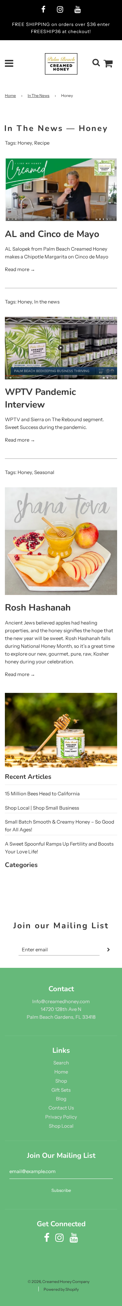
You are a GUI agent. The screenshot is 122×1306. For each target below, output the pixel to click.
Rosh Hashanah (38, 607)
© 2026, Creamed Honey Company (58, 1281)
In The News (38, 95)
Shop (61, 1081)
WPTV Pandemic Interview (40, 398)
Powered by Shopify (61, 1289)
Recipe (41, 143)
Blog (61, 1099)
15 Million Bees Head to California (42, 793)
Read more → (20, 269)
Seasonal (44, 472)
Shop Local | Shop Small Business (42, 808)
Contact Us (61, 1108)
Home (10, 95)
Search (61, 1063)
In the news (47, 302)
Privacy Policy (61, 1117)
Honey (25, 143)
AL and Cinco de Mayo (52, 234)
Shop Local (61, 1126)
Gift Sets (61, 1090)
